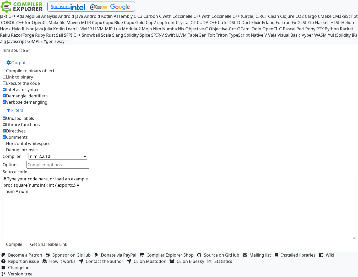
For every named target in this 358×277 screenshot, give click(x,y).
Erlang (268, 22)
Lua (117, 29)
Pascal (289, 29)
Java (39, 29)
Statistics (224, 261)
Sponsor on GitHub (72, 255)
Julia (48, 29)
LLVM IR (84, 29)
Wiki (331, 255)
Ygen (48, 41)
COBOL (8, 22)
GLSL (302, 22)
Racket (346, 29)
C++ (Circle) (243, 16)
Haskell (322, 22)
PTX (320, 29)
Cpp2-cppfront (160, 22)
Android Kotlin (98, 16)
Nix (181, 29)
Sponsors (60, 6)
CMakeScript (345, 16)
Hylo (16, 29)
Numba (169, 29)
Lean (70, 29)
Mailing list (261, 255)
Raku (5, 35)
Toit (211, 35)
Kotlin (59, 29)
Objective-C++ (222, 29)
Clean (273, 16)
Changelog (20, 267)
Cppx (97, 22)
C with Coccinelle (175, 16)
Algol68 (32, 16)
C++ (12, 16)
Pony (310, 29)
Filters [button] (17, 110)
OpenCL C (272, 29)
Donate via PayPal (119, 255)
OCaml (244, 29)
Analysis (49, 16)
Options (11, 165)
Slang (117, 35)
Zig (3, 41)
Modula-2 (131, 29)
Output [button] (18, 62)
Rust (50, 35)
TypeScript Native (246, 35)
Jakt (3, 16)
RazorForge (22, 35)
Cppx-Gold (134, 22)
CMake (325, 16)
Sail (59, 35)
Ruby (40, 35)
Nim (157, 29)
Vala (272, 35)
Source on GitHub (222, 255)
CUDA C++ (207, 22)
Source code (15, 172)
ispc (30, 29)
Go (311, 22)
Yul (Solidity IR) (342, 35)
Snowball (91, 35)
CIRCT (261, 16)
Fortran (283, 22)
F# (294, 22)
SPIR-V (157, 35)
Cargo (311, 16)
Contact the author (106, 261)
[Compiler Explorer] (21, 6)
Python (332, 29)
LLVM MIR (103, 29)
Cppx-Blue (113, 22)
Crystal (182, 22)
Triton (222, 35)
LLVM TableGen (191, 35)
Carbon (150, 16)
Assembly (123, 16)
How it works (63, 261)
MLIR (86, 22)
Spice (145, 35)
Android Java (70, 16)
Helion (347, 22)
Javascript (16, 41)
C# (193, 22)
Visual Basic (289, 35)
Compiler (12, 156)
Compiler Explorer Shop (171, 255)
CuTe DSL (227, 22)
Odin (256, 29)
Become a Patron (26, 255)
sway (59, 41)
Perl (300, 29)
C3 (139, 16)
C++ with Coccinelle (212, 16)
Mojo (147, 29)
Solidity (131, 35)
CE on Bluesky (191, 261)
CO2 (299, 16)
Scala (106, 35)
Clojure (287, 16)
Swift (170, 35)
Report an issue (24, 261)
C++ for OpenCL (31, 22)
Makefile (57, 22)
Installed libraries (299, 255)
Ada (20, 16)
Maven (73, 22)
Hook (5, 29)
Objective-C (196, 29)
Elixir (256, 22)
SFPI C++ (72, 35)
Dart (245, 22)
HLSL (335, 22)
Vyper (307, 35)
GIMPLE (35, 41)
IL (23, 29)
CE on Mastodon (151, 261)
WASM (320, 35)
